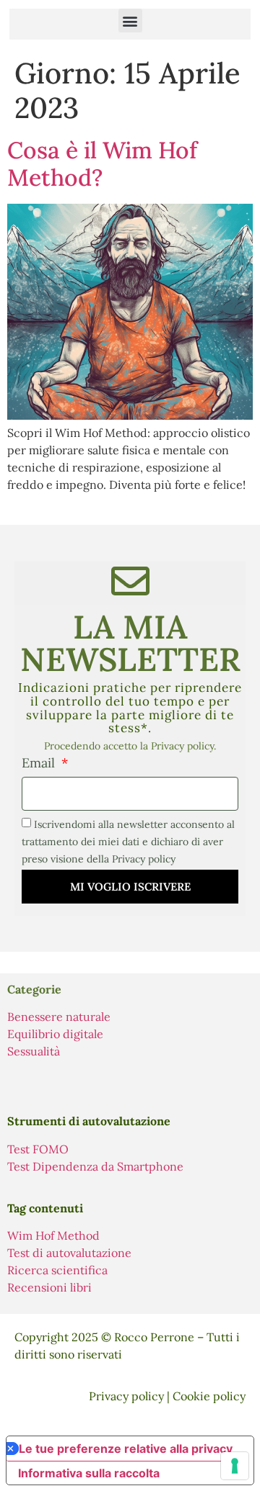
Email (40, 764)
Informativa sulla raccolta (89, 1473)
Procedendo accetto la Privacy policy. (130, 745)
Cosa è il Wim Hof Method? (102, 163)
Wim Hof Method (53, 1235)
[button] (130, 20)
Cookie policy (209, 1396)
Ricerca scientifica (57, 1270)
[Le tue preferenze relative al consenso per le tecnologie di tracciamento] (234, 1465)
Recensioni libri (49, 1287)
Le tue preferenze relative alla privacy (126, 1448)
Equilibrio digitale (55, 1034)
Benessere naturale (58, 1016)
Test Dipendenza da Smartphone (95, 1166)
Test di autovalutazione (69, 1252)
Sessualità (33, 1051)
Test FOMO (38, 1149)
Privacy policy (126, 1396)
